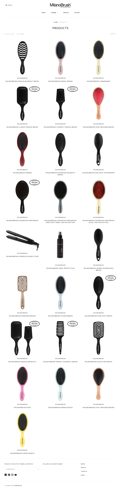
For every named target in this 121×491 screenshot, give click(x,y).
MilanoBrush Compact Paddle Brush (60, 127)
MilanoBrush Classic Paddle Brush (22, 127)
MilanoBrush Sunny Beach (22, 453)
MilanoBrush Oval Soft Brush (98, 316)
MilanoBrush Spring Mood (60, 407)
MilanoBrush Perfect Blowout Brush (60, 361)
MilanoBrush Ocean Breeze (60, 316)
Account (77, 12)
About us (66, 12)
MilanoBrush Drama (22, 173)
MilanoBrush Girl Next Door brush (98, 173)
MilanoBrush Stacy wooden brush (98, 407)
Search (45, 475)
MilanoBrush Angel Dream (60, 81)
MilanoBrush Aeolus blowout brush (22, 81)
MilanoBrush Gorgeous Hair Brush (22, 220)
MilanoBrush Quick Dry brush (98, 361)
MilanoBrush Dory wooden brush (98, 127)
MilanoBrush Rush (22, 407)
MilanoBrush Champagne (98, 81)
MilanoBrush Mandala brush (22, 316)
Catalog (53, 12)
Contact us (46, 471)
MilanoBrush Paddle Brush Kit (22, 361)
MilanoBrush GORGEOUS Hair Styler (22, 256)
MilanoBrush (22, 78)
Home (43, 12)
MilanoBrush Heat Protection (60, 268)
